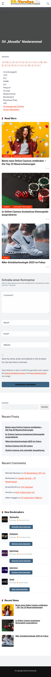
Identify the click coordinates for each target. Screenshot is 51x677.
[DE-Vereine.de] (25, 3)
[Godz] (5, 581)
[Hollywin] (5, 535)
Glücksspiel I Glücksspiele (22, 156)
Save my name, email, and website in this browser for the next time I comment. (24, 360)
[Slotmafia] (5, 518)
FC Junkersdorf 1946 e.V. (31, 497)
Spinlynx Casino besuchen (21, 572)
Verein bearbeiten (11, 109)
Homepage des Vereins (13, 106)
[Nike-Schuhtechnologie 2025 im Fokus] (25, 241)
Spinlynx (13, 568)
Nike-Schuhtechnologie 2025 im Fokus (23, 262)
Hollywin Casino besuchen (21, 544)
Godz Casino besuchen (20, 589)
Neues (6, 258)
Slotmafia (14, 517)
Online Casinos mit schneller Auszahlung (24, 450)
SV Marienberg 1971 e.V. (35, 473)
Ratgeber (7, 156)
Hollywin (13, 534)
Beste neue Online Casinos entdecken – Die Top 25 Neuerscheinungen (24, 162)
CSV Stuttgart (27, 487)
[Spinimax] (5, 552)
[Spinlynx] (5, 569)
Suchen (5, 403)
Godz (11, 579)
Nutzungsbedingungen (38, 373)
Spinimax (13, 551)
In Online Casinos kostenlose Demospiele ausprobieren (24, 435)
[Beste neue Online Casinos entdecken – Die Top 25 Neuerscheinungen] (25, 140)
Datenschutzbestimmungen (15, 373)
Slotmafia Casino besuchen (21, 527)
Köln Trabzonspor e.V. (25, 492)
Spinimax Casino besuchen (21, 561)
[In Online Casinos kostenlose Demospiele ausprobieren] (25, 190)
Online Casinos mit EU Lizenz (19, 446)
